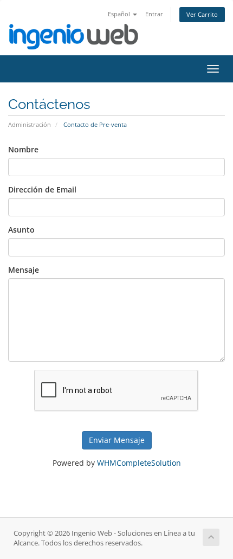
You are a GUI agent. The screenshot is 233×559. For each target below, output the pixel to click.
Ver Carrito (202, 14)
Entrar (154, 14)
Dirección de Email (42, 189)
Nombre (23, 149)
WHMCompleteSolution (139, 463)
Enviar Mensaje (117, 440)
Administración (29, 124)
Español (120, 14)
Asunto (21, 229)
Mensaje (23, 270)
